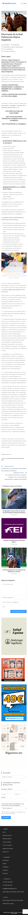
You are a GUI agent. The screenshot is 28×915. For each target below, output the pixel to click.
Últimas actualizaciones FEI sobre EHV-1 (14, 541)
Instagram (6, 867)
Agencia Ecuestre (8, 848)
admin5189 (6, 45)
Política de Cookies (8, 903)
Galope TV (6, 851)
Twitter (5, 863)
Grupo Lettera (7, 842)
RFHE (2, 460)
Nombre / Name (7, 789)
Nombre (3, 794)
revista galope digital (18, 458)
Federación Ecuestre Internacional (12, 47)
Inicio (4, 832)
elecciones (9, 458)
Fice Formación (7, 845)
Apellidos (17, 794)
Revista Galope (7, 838)
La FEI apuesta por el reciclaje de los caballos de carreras (14, 570)
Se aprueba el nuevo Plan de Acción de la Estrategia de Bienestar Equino (14, 511)
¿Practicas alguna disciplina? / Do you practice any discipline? (12, 804)
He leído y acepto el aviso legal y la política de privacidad (13, 812)
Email (3, 797)
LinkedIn (5, 870)
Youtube (5, 873)
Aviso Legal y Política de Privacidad (13, 900)
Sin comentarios (7, 49)
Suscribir (6, 817)
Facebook (6, 860)
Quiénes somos (7, 835)
